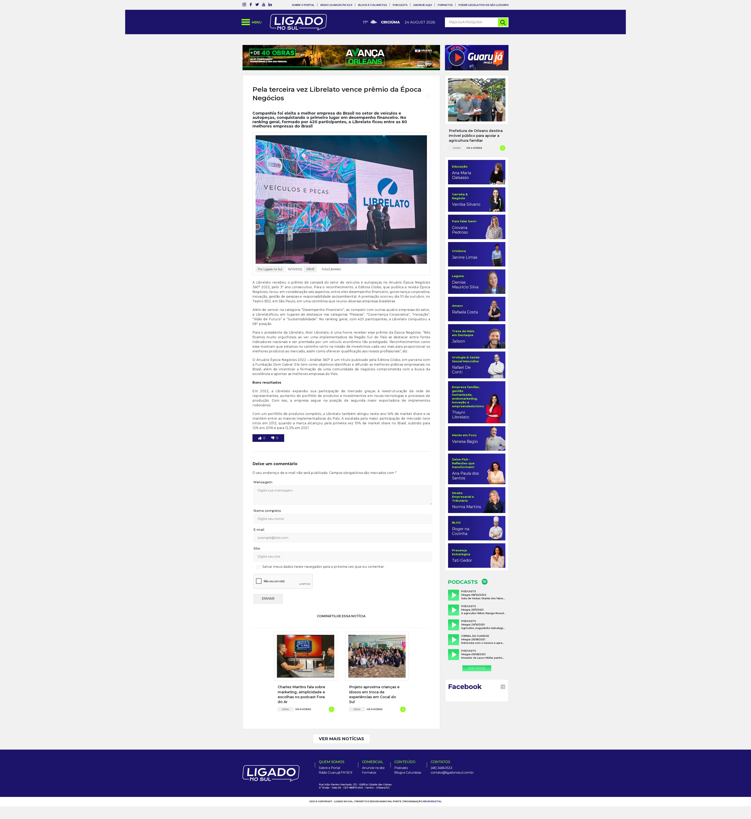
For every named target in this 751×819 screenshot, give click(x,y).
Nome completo (267, 511)
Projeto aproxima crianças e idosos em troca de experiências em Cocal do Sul (374, 694)
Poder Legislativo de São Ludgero (483, 4)
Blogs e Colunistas (372, 4)
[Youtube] (263, 5)
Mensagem (262, 482)
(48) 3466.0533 (441, 768)
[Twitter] (257, 5)
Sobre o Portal (303, 4)
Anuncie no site (373, 768)
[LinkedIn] (270, 5)
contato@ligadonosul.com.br (452, 772)
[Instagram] (244, 5)
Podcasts (400, 4)
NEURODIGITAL (432, 801)
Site (256, 548)
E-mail (258, 530)
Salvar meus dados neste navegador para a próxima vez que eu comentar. (323, 567)
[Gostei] (260, 438)
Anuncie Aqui (422, 4)
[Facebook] (250, 5)
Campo (457, 148)
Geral (285, 709)
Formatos (445, 4)
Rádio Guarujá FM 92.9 (336, 4)
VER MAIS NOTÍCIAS (341, 738)
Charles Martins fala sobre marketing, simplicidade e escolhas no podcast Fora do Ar (301, 694)
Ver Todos (476, 668)
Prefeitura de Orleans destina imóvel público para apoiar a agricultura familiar (476, 136)
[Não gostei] (273, 438)
